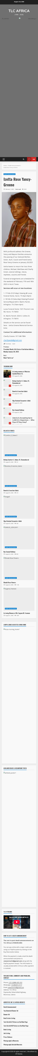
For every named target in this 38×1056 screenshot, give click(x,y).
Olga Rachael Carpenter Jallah (7, 402)
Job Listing (7, 1033)
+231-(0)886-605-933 (15, 982)
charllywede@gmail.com (13, 340)
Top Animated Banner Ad (11, 1011)
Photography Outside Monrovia (13, 1045)
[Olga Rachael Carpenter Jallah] (19, 507)
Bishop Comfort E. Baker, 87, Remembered (7, 383)
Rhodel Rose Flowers (10, 582)
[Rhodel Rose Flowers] (19, 568)
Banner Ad (7, 1014)
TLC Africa (19, 11)
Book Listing (7, 1029)
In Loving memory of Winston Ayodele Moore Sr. (7, 374)
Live (34, 159)
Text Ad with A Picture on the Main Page (16, 1022)
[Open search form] (23, 159)
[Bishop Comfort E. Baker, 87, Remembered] (19, 445)
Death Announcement (9, 174)
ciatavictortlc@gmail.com (16, 987)
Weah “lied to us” (9, 356)
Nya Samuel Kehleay (7, 411)
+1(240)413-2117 (16, 985)
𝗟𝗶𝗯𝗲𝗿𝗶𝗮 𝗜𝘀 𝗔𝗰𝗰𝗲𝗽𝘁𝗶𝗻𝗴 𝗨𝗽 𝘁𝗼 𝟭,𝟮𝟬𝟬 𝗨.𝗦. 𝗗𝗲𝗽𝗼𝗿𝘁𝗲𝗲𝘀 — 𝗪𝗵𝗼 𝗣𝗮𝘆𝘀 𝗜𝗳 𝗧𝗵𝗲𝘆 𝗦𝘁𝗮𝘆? (7, 420)
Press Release (8, 1037)
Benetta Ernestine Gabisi (7, 392)
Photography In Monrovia (11, 1041)
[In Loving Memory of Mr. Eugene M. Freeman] (19, 599)
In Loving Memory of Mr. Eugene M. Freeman (17, 613)
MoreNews (31, 1051)
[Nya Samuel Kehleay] (19, 537)
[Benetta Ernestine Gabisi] (19, 476)
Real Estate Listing (9, 1018)
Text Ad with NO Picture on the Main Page (16, 1026)
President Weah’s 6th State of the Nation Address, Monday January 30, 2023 (19, 349)
